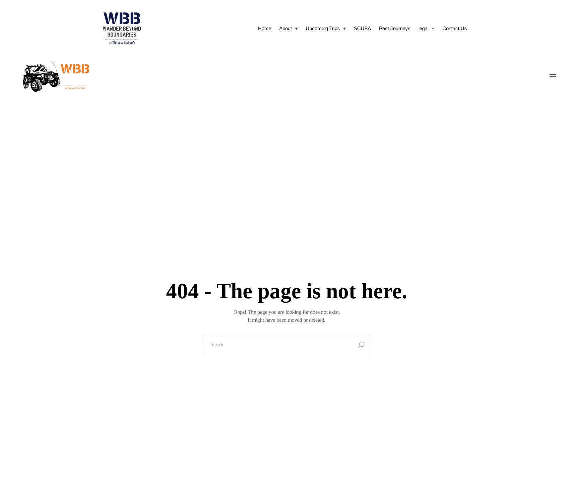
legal (423, 28)
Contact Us (454, 28)
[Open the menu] (552, 77)
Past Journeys (395, 28)
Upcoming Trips (323, 28)
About (285, 28)
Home (264, 28)
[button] (288, 28)
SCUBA (362, 28)
